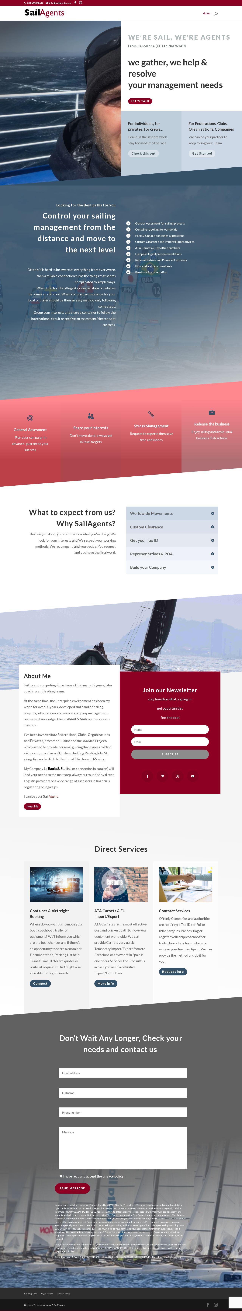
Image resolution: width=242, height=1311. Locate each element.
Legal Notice (47, 1294)
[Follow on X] (178, 776)
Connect (40, 983)
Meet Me (32, 806)
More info (106, 983)
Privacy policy (30, 1294)
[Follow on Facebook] (147, 776)
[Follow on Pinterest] (162, 776)
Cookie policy (63, 1294)
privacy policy (113, 1176)
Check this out (143, 153)
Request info (173, 972)
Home (206, 13)
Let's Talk (140, 101)
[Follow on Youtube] (193, 776)
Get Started (202, 153)
